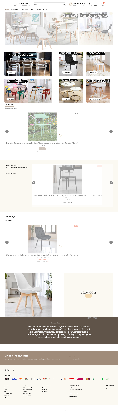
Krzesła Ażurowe (11, 72)
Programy (25, 391)
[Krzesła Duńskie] (98, 64)
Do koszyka (42, 148)
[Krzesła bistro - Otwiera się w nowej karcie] (28, 91)
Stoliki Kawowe (66, 99)
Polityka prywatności (8, 393)
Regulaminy (6, 395)
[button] (64, 4)
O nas (5, 387)
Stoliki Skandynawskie (95, 99)
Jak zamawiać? (26, 397)
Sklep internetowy (58, 410)
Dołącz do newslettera (76, 359)
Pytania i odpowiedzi (27, 389)
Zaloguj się (44, 389)
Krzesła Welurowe (67, 72)
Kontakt (5, 389)
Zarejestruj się (45, 391)
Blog (5, 391)
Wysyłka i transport (27, 395)
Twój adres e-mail (71, 356)
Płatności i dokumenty (27, 387)
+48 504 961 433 (79, 3)
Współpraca (6, 397)
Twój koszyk (44, 387)
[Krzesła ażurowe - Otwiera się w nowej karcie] (28, 64)
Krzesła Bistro (11, 99)
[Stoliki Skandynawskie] (98, 91)
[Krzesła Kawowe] (71, 91)
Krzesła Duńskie (93, 72)
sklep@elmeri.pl (73, 396)
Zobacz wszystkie (11, 108)
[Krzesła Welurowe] (71, 64)
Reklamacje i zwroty (27, 393)
